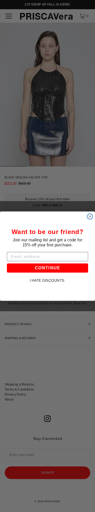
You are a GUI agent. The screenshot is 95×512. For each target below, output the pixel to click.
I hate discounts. (47, 280)
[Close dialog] (90, 216)
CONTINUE (47, 268)
